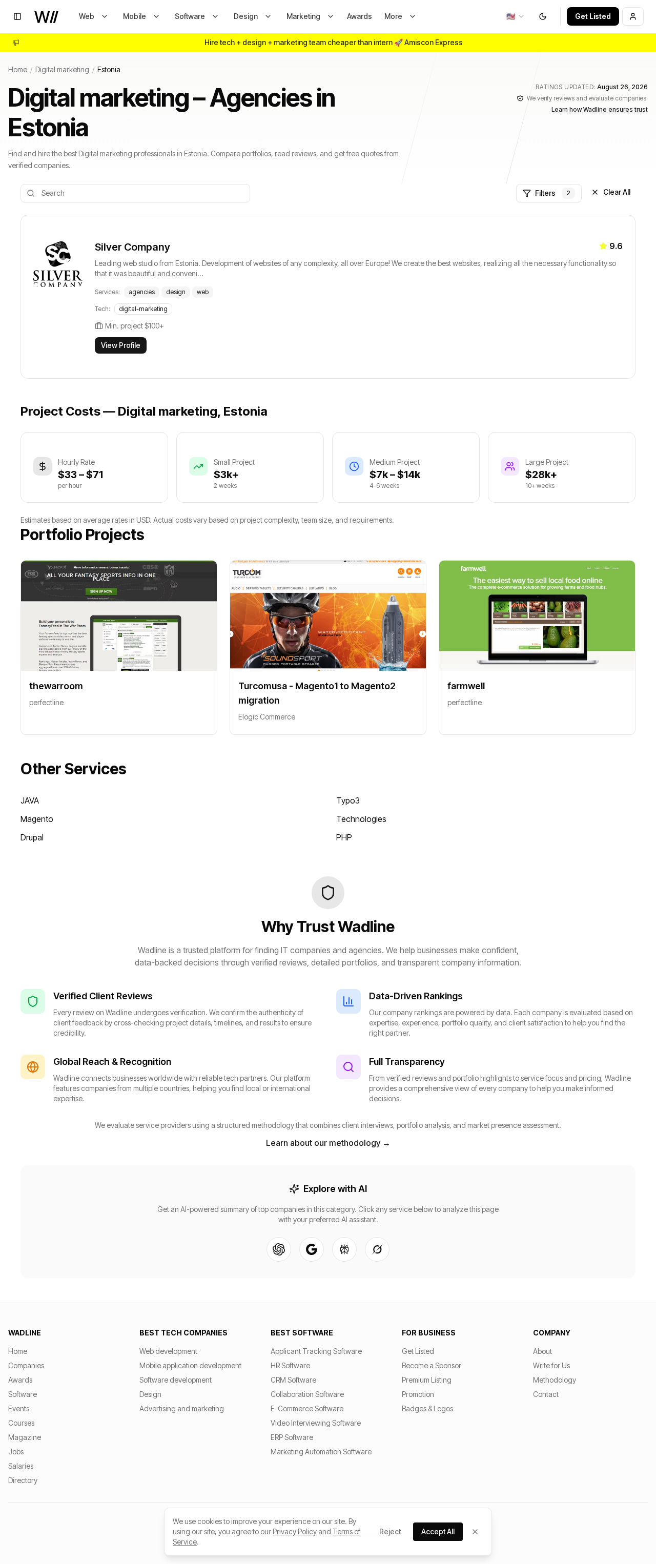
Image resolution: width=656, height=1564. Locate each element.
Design (246, 16)
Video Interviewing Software (316, 1422)
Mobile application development (190, 1365)
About (542, 1351)
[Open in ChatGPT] (278, 1249)
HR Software (290, 1365)
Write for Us (551, 1365)
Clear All (616, 192)
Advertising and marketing (181, 1408)
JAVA (29, 800)
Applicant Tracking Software (316, 1351)
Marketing (303, 16)
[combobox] (515, 16)
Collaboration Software (307, 1394)
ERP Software (292, 1437)
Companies (26, 1365)
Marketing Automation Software (321, 1451)
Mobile (134, 16)
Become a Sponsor (431, 1365)
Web (86, 16)
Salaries (20, 1466)
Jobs (16, 1451)
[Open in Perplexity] (344, 1249)
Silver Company (132, 247)
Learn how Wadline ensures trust (599, 109)
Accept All (438, 1531)
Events (18, 1408)
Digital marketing (62, 69)
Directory (22, 1480)
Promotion (418, 1394)
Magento (36, 819)
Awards (359, 16)
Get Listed (593, 16)
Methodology (554, 1379)
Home (17, 69)
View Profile (120, 345)
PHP (344, 837)
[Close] (475, 1532)
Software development (175, 1379)
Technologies (361, 819)
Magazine (24, 1437)
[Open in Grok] (377, 1249)
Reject (390, 1531)
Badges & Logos (427, 1408)
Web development (168, 1351)
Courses (21, 1422)
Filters (552, 193)
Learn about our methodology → (328, 1143)
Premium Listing (427, 1379)
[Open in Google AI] (311, 1249)
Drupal (32, 837)
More (393, 16)
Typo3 (348, 800)
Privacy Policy (295, 1531)
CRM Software (293, 1379)
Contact (546, 1394)
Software (190, 16)
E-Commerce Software (307, 1408)
